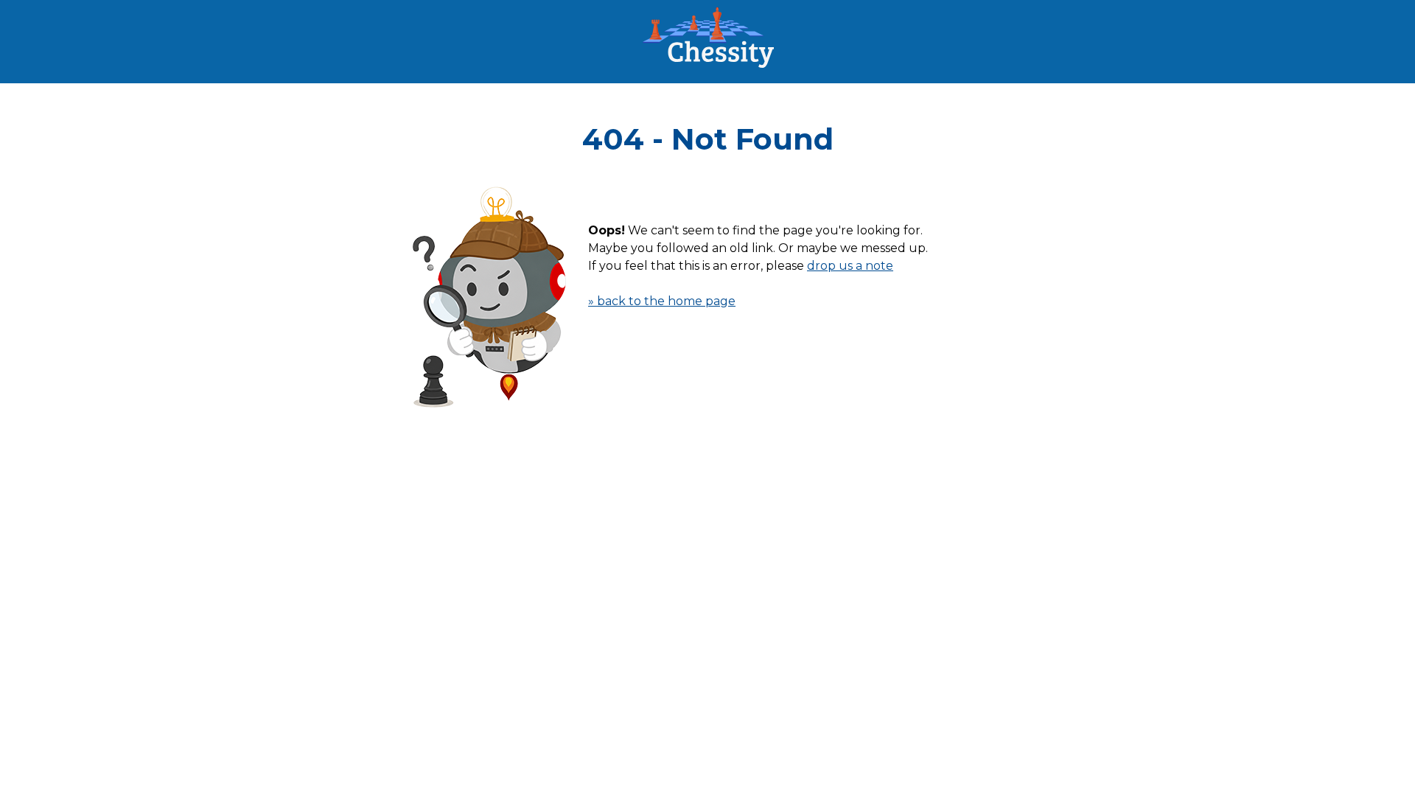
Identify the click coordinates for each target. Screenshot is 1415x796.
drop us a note (850, 266)
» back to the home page (662, 301)
